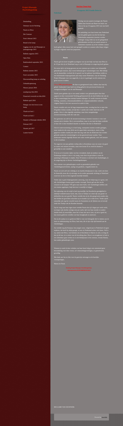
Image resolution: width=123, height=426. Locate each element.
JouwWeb (104, 417)
